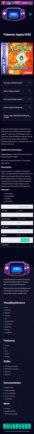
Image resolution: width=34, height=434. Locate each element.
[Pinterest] (20, 425)
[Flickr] (10, 427)
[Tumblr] (29, 425)
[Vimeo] (20, 427)
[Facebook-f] (4, 425)
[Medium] (17, 427)
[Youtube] (10, 425)
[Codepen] (14, 427)
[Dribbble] (4, 427)
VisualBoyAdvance (12, 142)
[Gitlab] (26, 427)
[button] (30, 14)
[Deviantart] (23, 425)
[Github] (14, 425)
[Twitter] (7, 425)
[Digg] (26, 425)
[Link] (23, 427)
